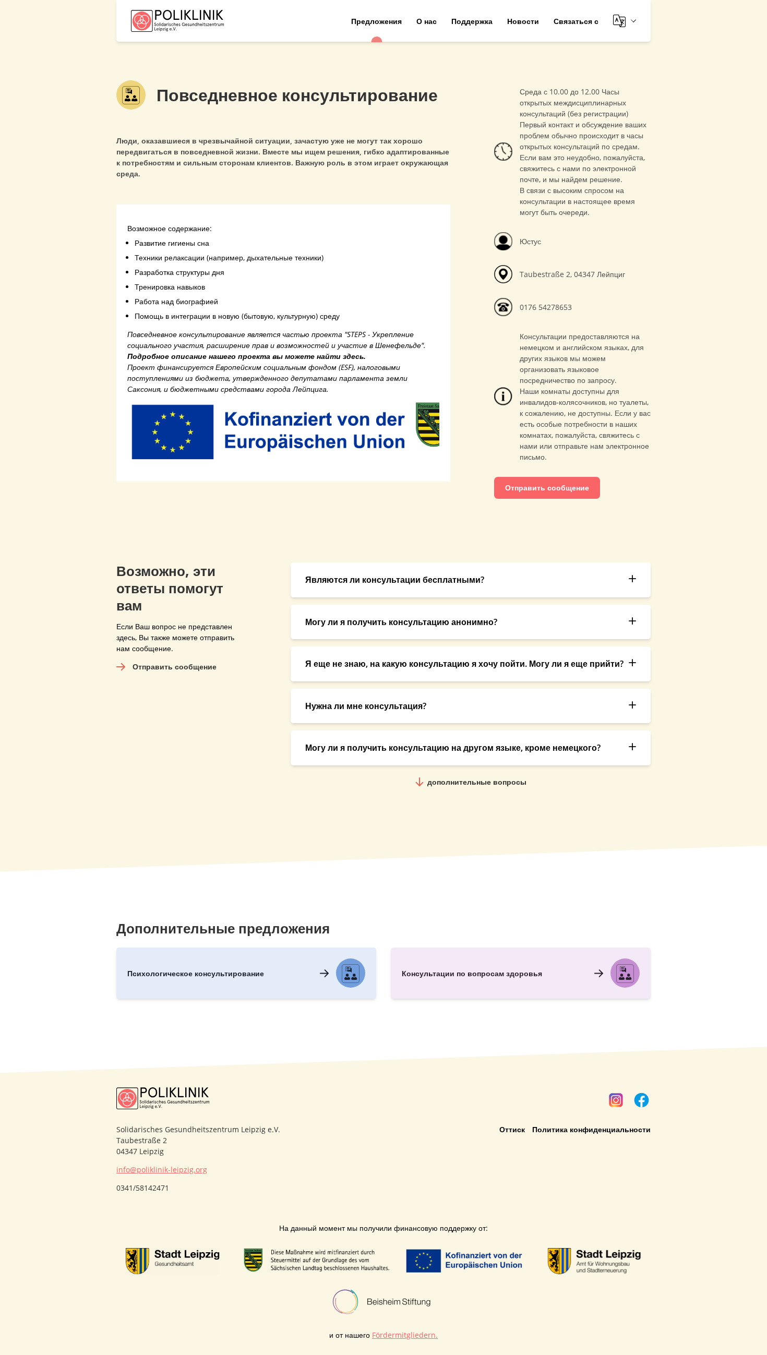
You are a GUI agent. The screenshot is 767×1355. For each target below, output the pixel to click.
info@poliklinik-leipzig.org (161, 1169)
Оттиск (512, 1129)
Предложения (376, 21)
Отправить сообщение (547, 488)
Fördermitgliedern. (405, 1335)
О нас (426, 21)
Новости (523, 21)
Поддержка (472, 21)
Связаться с (576, 21)
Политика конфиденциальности (591, 1129)
